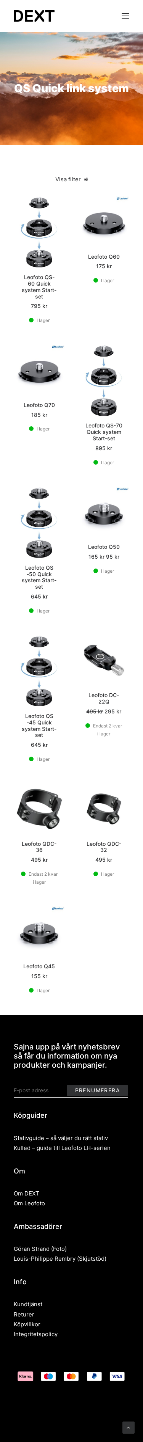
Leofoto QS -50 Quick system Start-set (39, 577)
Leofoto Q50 (104, 546)
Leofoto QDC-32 (104, 846)
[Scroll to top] (128, 1427)
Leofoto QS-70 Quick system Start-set (103, 431)
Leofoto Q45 (39, 966)
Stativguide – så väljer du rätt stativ (61, 1138)
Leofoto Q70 (39, 405)
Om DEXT (27, 1193)
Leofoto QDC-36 (39, 846)
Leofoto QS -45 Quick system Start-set (39, 725)
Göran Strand (32, 1248)
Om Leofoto (29, 1203)
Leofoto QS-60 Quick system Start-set (39, 286)
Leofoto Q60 (104, 256)
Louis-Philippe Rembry (45, 1258)
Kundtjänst (28, 1304)
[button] (125, 16)
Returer (24, 1314)
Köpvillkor (27, 1324)
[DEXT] (34, 16)
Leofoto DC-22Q (103, 698)
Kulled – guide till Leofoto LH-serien (62, 1147)
